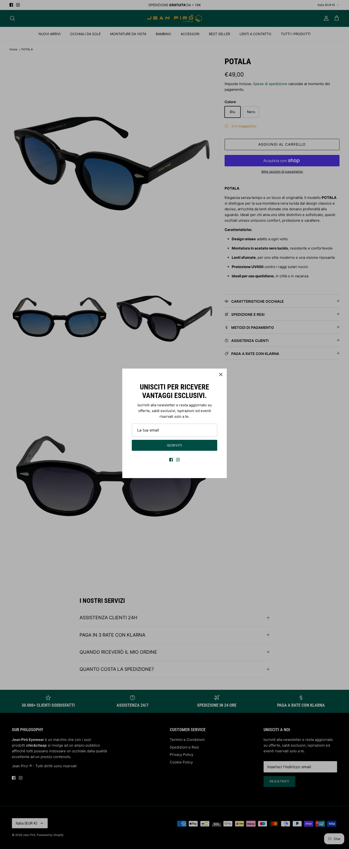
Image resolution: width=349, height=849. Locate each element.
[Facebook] (171, 459)
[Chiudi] (221, 374)
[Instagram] (178, 459)
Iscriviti (174, 445)
